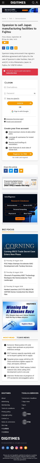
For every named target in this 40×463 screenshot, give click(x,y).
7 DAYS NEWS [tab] (23, 338)
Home (4, 18)
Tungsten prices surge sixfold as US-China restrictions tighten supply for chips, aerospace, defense (20, 361)
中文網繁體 (5, 429)
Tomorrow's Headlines (29, 398)
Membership (6, 405)
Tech (10, 18)
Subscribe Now (11, 73)
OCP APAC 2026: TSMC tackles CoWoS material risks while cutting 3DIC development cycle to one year (21, 369)
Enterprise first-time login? (14, 119)
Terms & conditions (8, 408)
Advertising (5, 401)
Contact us (5, 418)
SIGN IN (20, 103)
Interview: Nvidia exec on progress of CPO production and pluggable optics (20, 377)
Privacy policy (6, 412)
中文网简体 (5, 432)
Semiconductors (20, 18)
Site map (4, 425)
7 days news (26, 401)
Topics (24, 405)
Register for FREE (20, 154)
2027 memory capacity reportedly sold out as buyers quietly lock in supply (21, 354)
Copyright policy (7, 415)
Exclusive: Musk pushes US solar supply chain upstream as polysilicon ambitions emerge (20, 347)
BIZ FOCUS (8, 229)
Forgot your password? (14, 122)
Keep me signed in (13, 98)
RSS (23, 408)
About (4, 398)
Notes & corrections (8, 422)
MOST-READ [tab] (8, 338)
